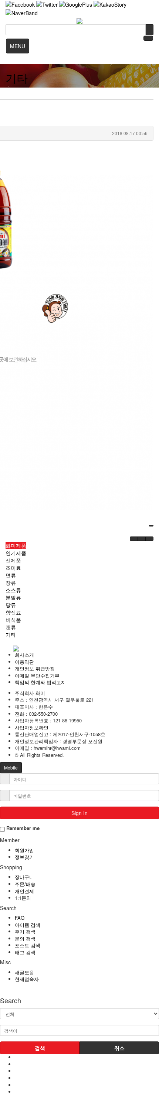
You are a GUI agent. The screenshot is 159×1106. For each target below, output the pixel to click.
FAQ (19, 917)
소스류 (13, 590)
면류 (11, 575)
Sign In (79, 813)
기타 (11, 634)
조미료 (13, 567)
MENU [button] (17, 46)
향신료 (13, 612)
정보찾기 (24, 856)
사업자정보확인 (31, 727)
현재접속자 (27, 978)
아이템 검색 (27, 924)
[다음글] (142, 538)
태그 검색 (25, 952)
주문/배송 (25, 883)
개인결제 (24, 891)
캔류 (11, 627)
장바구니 (24, 876)
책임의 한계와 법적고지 (40, 682)
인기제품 (16, 553)
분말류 (13, 597)
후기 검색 (25, 931)
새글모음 (24, 972)
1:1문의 (23, 897)
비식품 (13, 619)
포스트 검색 (27, 945)
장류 (11, 582)
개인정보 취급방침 (35, 668)
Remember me (22, 828)
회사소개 (24, 654)
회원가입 (24, 850)
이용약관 (24, 661)
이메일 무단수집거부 (37, 675)
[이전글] (134, 538)
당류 (11, 604)
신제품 (13, 560)
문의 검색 (25, 938)
